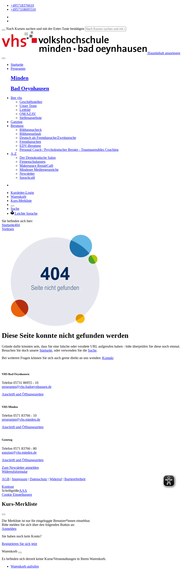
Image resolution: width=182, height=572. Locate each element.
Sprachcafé (27, 177)
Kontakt (107, 358)
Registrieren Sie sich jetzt (19, 544)
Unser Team (28, 106)
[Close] (20, 552)
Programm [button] (18, 68)
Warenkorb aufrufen (25, 566)
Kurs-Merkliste (21, 200)
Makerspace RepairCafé (36, 165)
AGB (6, 479)
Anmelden (9, 529)
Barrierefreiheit (74, 479)
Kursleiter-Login (22, 193)
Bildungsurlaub (30, 134)
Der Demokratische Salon (38, 158)
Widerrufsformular (15, 471)
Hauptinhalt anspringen (163, 53)
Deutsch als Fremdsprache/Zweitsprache (48, 138)
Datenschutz (38, 479)
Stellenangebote (31, 118)
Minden (19, 78)
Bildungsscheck (31, 130)
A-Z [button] (14, 154)
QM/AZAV (28, 114)
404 (17, 225)
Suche (15, 208)
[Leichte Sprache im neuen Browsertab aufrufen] (13, 213)
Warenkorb (18, 196)
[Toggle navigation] (3, 58)
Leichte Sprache (26, 213)
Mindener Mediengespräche (39, 169)
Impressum (19, 479)
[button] (20, 467)
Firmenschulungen (33, 161)
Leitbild (25, 110)
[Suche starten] (3, 30)
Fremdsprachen (30, 142)
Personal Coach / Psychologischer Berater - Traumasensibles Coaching (69, 150)
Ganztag (16, 122)
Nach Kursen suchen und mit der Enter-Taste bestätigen (45, 29)
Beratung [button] (17, 126)
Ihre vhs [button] (16, 98)
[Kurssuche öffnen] (12, 205)
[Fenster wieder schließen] (3, 514)
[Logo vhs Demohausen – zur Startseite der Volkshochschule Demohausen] (74, 53)
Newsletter (27, 173)
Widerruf (55, 479)
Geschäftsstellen (31, 102)
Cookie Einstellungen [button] (17, 494)
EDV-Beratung (30, 146)
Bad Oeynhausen (30, 88)
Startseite (17, 64)
